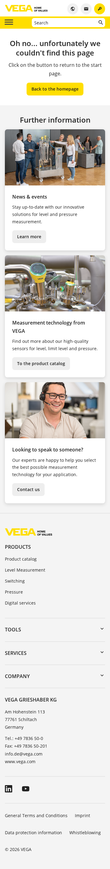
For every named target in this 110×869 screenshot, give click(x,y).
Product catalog (21, 559)
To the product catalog (41, 363)
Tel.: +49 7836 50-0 (24, 738)
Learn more (29, 236)
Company (17, 676)
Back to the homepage (55, 89)
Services (16, 653)
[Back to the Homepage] (28, 532)
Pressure (14, 592)
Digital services (20, 603)
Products (18, 547)
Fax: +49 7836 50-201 (26, 746)
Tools (13, 629)
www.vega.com (20, 761)
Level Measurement (25, 570)
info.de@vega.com (23, 754)
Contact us (28, 489)
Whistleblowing (85, 832)
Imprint (82, 815)
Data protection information (33, 832)
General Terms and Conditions (36, 815)
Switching (15, 581)
